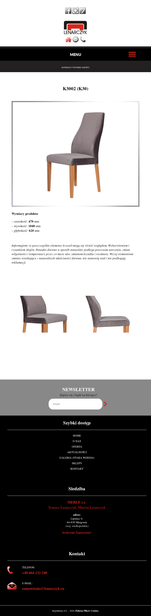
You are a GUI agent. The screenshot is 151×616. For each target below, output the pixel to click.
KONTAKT (76, 468)
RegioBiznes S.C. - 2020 (63, 610)
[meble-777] (82, 12)
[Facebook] (68, 12)
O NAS (77, 441)
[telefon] (82, 41)
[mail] (75, 41)
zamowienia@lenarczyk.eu (43, 588)
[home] (68, 41)
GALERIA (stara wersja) (76, 457)
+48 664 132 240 (34, 572)
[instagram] (75, 12)
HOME (77, 435)
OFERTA (77, 446)
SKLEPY (77, 463)
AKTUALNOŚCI (77, 452)
